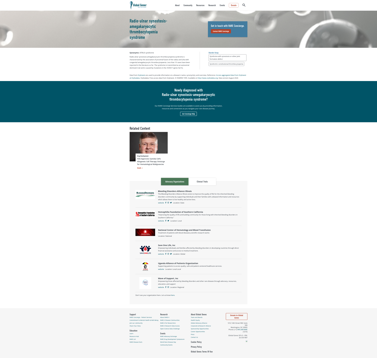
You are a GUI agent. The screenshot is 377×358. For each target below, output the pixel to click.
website (161, 203)
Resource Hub (134, 336)
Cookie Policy (196, 342)
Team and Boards (196, 317)
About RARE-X (164, 317)
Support (133, 314)
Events (222, 5)
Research (212, 5)
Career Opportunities (198, 331)
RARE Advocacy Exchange (168, 336)
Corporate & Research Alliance (201, 326)
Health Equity (195, 320)
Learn (131, 333)
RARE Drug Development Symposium (172, 339)
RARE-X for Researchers (168, 323)
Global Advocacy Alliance (199, 323)
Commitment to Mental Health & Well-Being (144, 320)
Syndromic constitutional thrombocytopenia (226, 64)
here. (173, 295)
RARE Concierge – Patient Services (141, 317)
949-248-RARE (242, 329)
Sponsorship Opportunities (200, 329)
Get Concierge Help (188, 114)
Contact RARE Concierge (221, 31)
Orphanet (141, 75)
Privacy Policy (196, 346)
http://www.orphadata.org (208, 78)
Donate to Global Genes (236, 316)
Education (133, 330)
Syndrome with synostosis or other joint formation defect (225, 57)
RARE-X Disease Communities (170, 320)
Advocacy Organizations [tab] (174, 181)
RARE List (133, 339)
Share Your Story (135, 326)
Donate (234, 5)
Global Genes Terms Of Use (202, 351)
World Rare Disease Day (168, 342)
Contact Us (194, 337)
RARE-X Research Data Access (170, 326)
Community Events (166, 345)
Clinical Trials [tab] (202, 181)
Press (192, 334)
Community (187, 5)
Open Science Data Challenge (170, 329)
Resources (200, 5)
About (177, 5)
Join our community (136, 323)
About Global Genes (199, 314)
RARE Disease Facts (136, 342)
